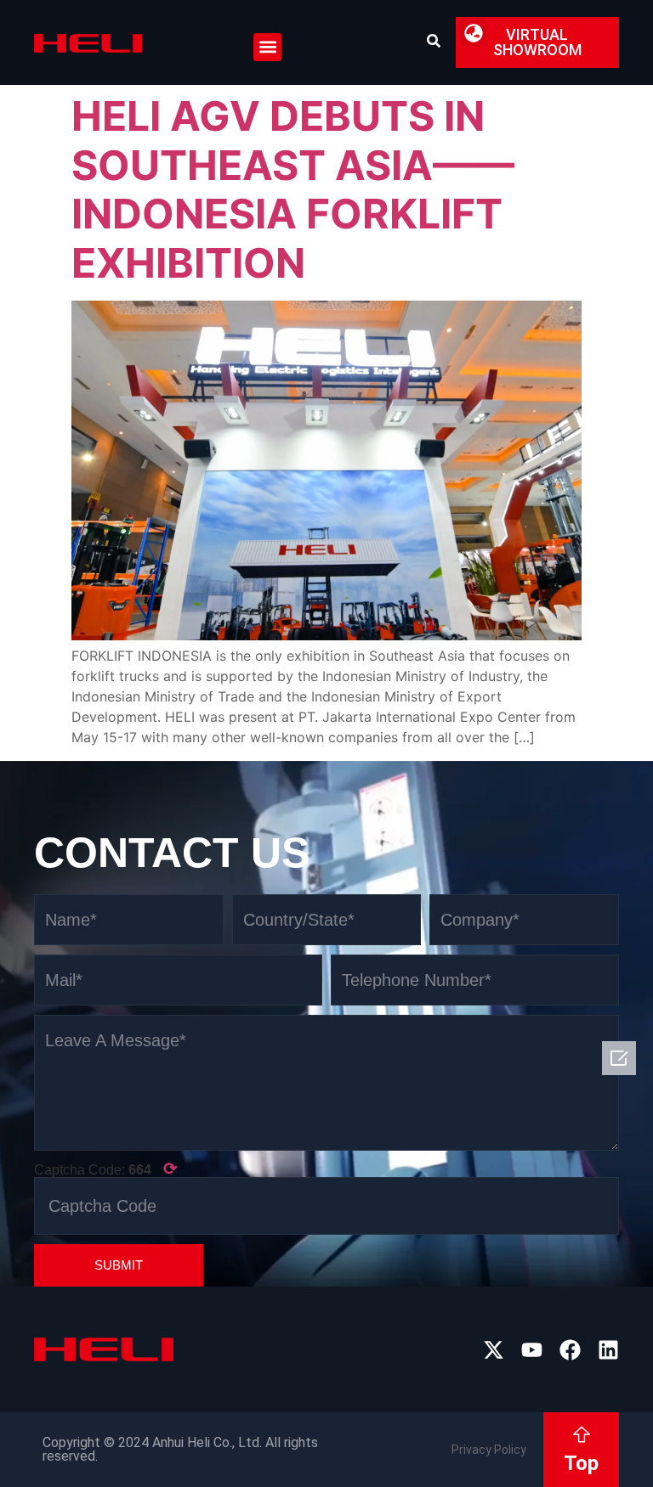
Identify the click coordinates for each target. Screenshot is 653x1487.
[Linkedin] (608, 1349)
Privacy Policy (488, 1449)
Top (581, 1463)
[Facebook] (570, 1349)
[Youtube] (531, 1349)
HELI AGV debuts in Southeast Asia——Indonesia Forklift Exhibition (292, 189)
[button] (267, 47)
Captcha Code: (106, 1168)
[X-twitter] (493, 1349)
